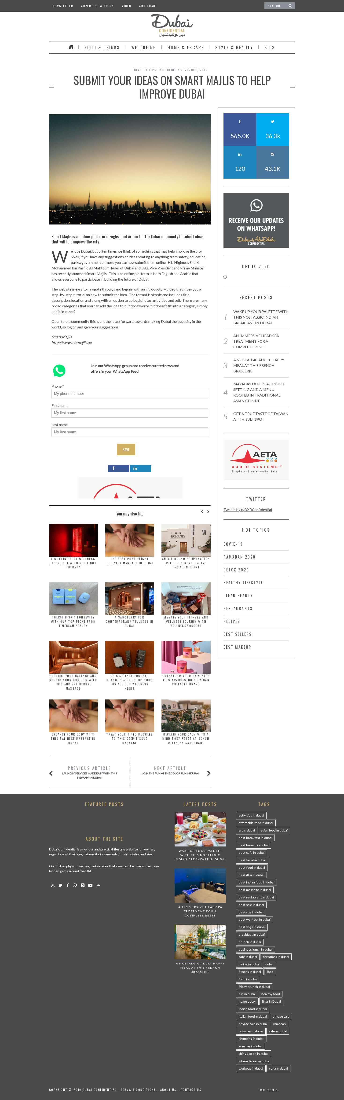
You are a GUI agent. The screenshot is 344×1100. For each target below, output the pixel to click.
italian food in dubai (253, 1016)
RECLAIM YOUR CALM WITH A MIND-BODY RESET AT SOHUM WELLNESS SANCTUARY (186, 738)
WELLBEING (143, 47)
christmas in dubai (276, 957)
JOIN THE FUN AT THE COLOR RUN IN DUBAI (170, 770)
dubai (269, 964)
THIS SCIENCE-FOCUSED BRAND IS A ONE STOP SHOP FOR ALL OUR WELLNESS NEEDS (129, 682)
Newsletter (63, 6)
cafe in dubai (248, 957)
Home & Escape (186, 47)
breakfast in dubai (252, 934)
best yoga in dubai (252, 927)
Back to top (268, 1090)
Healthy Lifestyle (243, 582)
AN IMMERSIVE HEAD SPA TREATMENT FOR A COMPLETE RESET (256, 341)
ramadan (279, 1024)
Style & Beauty (234, 47)
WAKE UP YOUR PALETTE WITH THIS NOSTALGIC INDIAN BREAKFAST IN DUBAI (261, 317)
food (270, 972)
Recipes (231, 621)
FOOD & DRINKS (102, 47)
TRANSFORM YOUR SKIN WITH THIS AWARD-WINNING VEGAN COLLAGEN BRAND (186, 680)
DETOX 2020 (236, 570)
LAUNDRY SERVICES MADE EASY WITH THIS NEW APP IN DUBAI (89, 772)
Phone (56, 386)
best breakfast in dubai (255, 838)
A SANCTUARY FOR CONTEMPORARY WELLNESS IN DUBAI (130, 621)
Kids (270, 47)
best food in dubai (252, 867)
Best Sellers (237, 634)
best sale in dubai (251, 905)
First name (59, 405)
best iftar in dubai (251, 875)
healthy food (270, 994)
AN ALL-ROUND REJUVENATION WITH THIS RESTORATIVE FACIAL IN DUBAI (186, 563)
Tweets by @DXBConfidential (247, 509)
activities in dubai (251, 815)
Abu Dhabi (148, 6)
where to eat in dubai (254, 1061)
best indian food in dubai (256, 882)
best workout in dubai (255, 919)
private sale (281, 1016)
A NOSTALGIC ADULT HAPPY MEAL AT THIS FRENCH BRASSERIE (258, 365)
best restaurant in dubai (256, 897)
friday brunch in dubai (254, 987)
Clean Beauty (238, 595)
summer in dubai (250, 1046)
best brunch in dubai (253, 845)
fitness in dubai (250, 972)
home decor (247, 1001)
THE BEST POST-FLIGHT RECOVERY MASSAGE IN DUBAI (130, 561)
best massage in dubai (255, 890)
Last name (59, 424)
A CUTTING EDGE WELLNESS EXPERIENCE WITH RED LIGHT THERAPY (73, 563)
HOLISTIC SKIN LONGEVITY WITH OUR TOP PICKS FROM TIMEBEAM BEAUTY (73, 621)
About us (168, 1090)
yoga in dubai (278, 1068)
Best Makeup (237, 647)
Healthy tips (145, 70)
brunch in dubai (250, 942)
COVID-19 (233, 544)
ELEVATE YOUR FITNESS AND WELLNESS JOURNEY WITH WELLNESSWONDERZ (186, 621)
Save (126, 450)
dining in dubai (249, 964)
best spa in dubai (251, 912)
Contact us (191, 1090)
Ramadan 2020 (239, 557)
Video (126, 6)
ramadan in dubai (251, 1031)
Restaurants (238, 608)
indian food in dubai (253, 1009)
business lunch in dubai (255, 949)
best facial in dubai (252, 860)
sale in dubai (278, 1031)
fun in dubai (247, 994)
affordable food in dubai (256, 823)
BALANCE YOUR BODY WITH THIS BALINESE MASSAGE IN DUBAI (73, 738)
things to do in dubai (253, 1054)
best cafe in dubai (251, 852)
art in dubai (247, 830)
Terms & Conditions (138, 1090)
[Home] (71, 47)
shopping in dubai (251, 1039)
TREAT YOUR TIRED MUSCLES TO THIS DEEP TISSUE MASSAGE (129, 738)
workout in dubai (251, 1068)
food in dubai (248, 979)
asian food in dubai (274, 830)
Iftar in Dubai (271, 1001)
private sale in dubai (253, 1024)
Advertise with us (97, 6)
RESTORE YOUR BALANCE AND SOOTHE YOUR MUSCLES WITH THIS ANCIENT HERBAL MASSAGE (73, 682)
